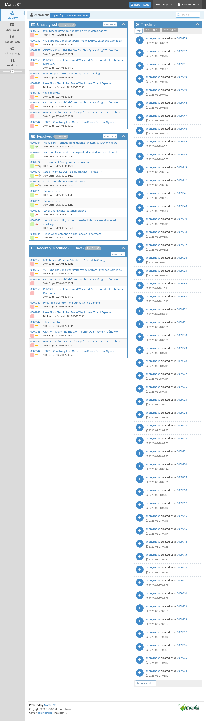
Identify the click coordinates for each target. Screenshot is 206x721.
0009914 (182, 541)
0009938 (182, 232)
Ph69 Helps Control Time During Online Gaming (71, 73)
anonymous (153, 38)
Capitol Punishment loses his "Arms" (65, 181)
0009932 (182, 309)
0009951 (35, 50)
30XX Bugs (162, 4)
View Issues (110, 24)
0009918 (182, 490)
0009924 (182, 412)
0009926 (182, 387)
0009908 (182, 619)
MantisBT (49, 705)
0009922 (182, 438)
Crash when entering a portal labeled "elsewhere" (72, 234)
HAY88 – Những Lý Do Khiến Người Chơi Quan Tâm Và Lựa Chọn (81, 112)
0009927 (182, 374)
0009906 (182, 645)
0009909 (182, 606)
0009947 (35, 93)
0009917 (182, 503)
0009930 (182, 335)
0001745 (35, 220)
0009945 (35, 112)
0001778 (35, 171)
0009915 (182, 529)
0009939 (182, 219)
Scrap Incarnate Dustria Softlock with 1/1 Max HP (72, 171)
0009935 (182, 270)
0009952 (35, 40)
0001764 (35, 142)
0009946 (35, 102)
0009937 (182, 245)
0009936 (182, 257)
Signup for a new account (74, 15)
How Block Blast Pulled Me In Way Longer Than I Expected (77, 83)
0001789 (35, 210)
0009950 (35, 60)
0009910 (182, 593)
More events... (145, 683)
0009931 (182, 322)
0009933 (182, 296)
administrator (45, 712)
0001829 (35, 201)
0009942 (182, 180)
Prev (138, 30)
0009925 (182, 399)
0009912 (182, 567)
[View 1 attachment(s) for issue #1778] (39, 175)
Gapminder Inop (53, 191)
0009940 (182, 206)
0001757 (35, 181)
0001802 (35, 152)
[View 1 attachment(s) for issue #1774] (39, 166)
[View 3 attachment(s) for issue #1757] (39, 185)
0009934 (182, 283)
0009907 (182, 632)
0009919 (182, 477)
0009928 (182, 361)
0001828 (35, 191)
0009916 (182, 516)
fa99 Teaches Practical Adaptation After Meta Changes (75, 31)
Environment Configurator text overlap (66, 162)
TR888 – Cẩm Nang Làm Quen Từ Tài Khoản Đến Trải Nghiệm (79, 122)
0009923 (182, 425)
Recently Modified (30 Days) (60, 248)
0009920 (182, 464)
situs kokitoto (51, 93)
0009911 (182, 580)
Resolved (44, 136)
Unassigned (47, 24)
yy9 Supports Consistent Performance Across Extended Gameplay (82, 40)
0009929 (182, 348)
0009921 (182, 451)
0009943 (182, 167)
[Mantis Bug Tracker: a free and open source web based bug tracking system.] (188, 707)
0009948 (35, 83)
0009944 (35, 122)
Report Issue (141, 4)
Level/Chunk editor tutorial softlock (64, 210)
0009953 (35, 31)
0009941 (182, 193)
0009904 (182, 671)
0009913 (182, 554)
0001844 (35, 234)
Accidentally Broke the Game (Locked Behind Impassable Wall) (80, 152)
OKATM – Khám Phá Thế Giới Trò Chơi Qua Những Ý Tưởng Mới (80, 50)
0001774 (35, 162)
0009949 (35, 73)
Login (55, 15)
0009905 (182, 658)
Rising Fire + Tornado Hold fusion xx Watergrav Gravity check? (80, 142)
